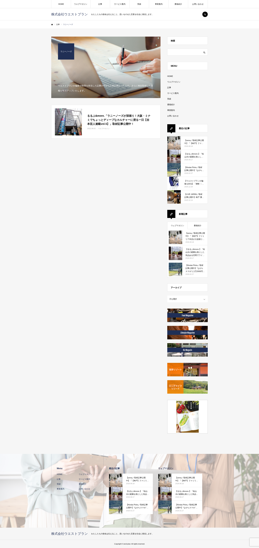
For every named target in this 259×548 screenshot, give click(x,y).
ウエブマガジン (80, 4)
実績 (139, 4)
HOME (61, 4)
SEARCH (205, 14)
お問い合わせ (198, 4)
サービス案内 (119, 4)
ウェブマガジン (177, 225)
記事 (100, 4)
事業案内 (159, 4)
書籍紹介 (178, 4)
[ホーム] (52, 25)
